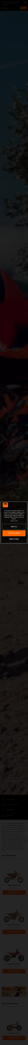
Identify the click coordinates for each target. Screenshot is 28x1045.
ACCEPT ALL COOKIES (14, 533)
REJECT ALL (14, 527)
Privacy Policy (13, 520)
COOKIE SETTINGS (14, 539)
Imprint (16, 520)
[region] (14, 522)
